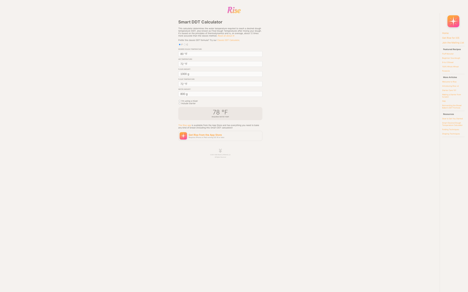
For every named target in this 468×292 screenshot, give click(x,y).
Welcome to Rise (449, 82)
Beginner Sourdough (451, 58)
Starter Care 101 (449, 90)
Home (445, 33)
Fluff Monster (448, 54)
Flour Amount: (184, 69)
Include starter (188, 103)
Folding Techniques (450, 129)
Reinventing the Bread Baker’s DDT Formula (451, 106)
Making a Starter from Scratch (451, 95)
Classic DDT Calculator (228, 40)
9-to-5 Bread (447, 62)
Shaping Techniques (451, 134)
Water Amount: (184, 89)
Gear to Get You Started (452, 118)
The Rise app (184, 125)
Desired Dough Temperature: (190, 49)
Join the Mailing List (453, 42)
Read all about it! (226, 36)
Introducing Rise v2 (450, 86)
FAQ (444, 101)
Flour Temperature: (186, 79)
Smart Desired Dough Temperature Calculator (452, 124)
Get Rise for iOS (450, 37)
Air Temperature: (185, 59)
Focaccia (446, 71)
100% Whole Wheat (450, 66)
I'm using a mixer (189, 101)
